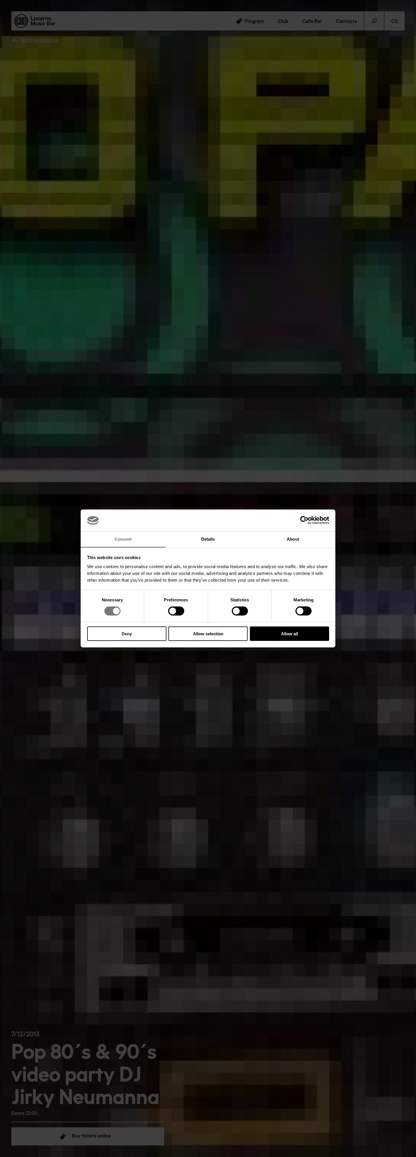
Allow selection (208, 633)
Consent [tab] (123, 539)
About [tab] (293, 539)
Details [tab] (208, 539)
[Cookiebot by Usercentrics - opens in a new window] (304, 520)
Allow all (289, 633)
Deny (127, 633)
